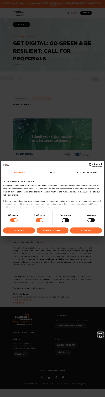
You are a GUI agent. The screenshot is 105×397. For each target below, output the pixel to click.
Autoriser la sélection (52, 230)
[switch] (39, 220)
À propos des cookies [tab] (87, 172)
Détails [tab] (52, 172)
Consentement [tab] (18, 172)
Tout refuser (19, 230)
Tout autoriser (86, 230)
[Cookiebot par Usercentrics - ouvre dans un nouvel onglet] (91, 165)
